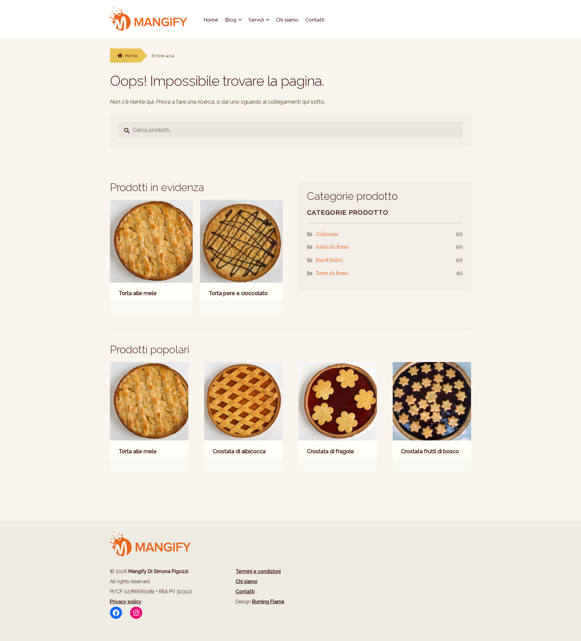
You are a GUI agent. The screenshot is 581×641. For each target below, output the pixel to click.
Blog (230, 20)
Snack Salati (329, 260)
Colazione (327, 234)
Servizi (256, 20)
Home (210, 20)
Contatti (314, 20)
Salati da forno (332, 247)
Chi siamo (287, 20)
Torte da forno (332, 273)
